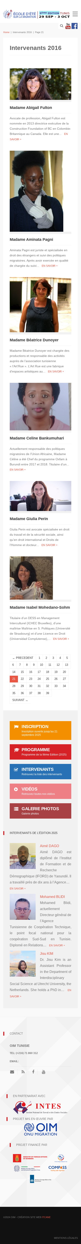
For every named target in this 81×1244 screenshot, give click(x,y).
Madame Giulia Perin (29, 519)
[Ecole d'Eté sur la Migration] (36, 13)
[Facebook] (74, 26)
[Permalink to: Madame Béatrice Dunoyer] (40, 304)
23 (30, 678)
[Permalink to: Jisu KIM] (23, 967)
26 (55, 678)
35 (13, 693)
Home (6, 32)
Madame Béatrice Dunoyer (34, 340)
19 (55, 672)
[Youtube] (68, 26)
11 (49, 664)
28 (13, 686)
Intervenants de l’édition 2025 (33, 833)
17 (39, 672)
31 (39, 686)
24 (39, 678)
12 (58, 664)
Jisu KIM (46, 953)
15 (22, 672)
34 (64, 686)
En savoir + (50, 265)
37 (30, 693)
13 (66, 664)
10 (41, 664)
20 (64, 672)
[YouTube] (43, 1072)
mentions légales (66, 1238)
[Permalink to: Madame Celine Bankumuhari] (40, 406)
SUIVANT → (20, 700)
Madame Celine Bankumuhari (37, 438)
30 (30, 686)
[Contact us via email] (13, 1072)
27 (64, 678)
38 (39, 693)
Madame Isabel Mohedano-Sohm (40, 607)
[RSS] (23, 1072)
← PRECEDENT (22, 658)
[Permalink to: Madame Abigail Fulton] (40, 84)
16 (30, 672)
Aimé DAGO (49, 846)
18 (47, 672)
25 (47, 678)
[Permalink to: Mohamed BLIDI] (23, 908)
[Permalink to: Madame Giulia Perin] (40, 495)
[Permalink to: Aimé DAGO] (23, 859)
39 (47, 693)
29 (22, 686)
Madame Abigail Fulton (31, 107)
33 (55, 686)
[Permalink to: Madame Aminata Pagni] (36, 191)
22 (22, 678)
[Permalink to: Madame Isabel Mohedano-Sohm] (31, 578)
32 (47, 686)
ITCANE (46, 1217)
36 (22, 693)
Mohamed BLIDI (52, 897)
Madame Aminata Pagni (31, 239)
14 (13, 672)
